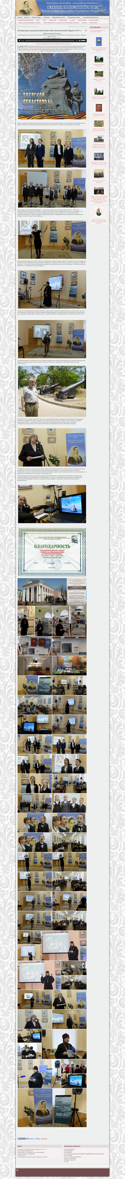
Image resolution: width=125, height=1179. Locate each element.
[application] (52, 40)
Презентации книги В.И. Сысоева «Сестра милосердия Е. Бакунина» (61, 22)
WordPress (96, 1172)
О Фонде (72, 20)
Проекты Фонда (82, 20)
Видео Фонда (52, 20)
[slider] (83, 40)
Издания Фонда (63, 20)
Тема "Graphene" (104, 1172)
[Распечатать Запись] (86, 30)
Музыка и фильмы (94, 20)
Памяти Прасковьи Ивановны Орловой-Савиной (27, 26)
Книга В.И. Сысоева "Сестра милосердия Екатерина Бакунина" (99, 49)
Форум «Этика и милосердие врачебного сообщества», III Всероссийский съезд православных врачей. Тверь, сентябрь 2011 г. (99, 199)
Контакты (84, 22)
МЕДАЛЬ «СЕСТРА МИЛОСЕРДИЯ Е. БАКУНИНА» (29, 22)
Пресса (38, 20)
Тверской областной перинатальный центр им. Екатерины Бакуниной (99, 146)
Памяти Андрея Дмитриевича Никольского (77, 26)
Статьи (44, 20)
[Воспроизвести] (19, 40)
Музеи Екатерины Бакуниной (25, 20)
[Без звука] (80, 40)
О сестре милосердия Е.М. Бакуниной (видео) (97, 31)
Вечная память (93, 22)
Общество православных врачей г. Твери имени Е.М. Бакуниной (98, 221)
